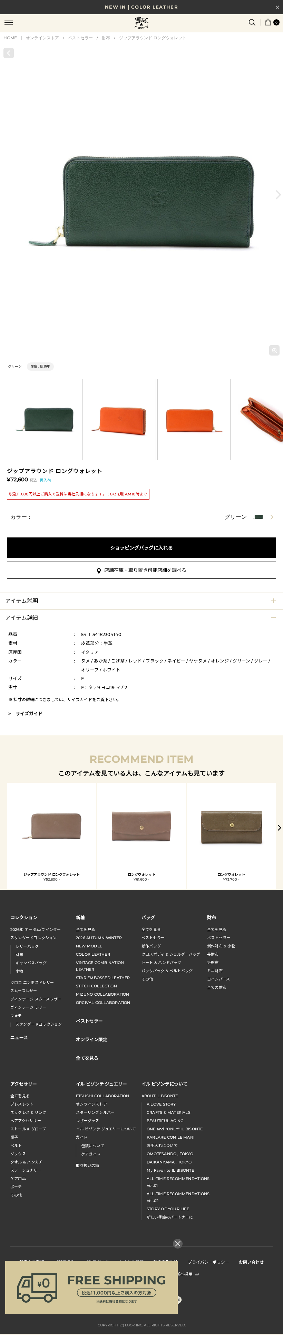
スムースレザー (23, 990)
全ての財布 (216, 987)
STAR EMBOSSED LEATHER (103, 977)
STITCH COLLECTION (96, 986)
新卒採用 (184, 1274)
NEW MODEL (89, 946)
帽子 (14, 1137)
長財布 (213, 954)
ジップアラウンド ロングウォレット (152, 37)
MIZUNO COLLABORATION (102, 994)
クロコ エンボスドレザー (32, 982)
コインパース (218, 979)
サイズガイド (79, 699)
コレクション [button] (23, 917)
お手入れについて (162, 1145)
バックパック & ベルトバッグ (167, 970)
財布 (106, 37)
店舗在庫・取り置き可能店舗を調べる (145, 570)
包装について (92, 1145)
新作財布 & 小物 (221, 946)
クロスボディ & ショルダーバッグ (171, 954)
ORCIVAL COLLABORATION (103, 1002)
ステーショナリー (25, 1170)
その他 (147, 979)
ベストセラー (80, 37)
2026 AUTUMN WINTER (99, 937)
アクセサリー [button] (23, 1083)
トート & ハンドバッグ (162, 962)
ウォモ (16, 1015)
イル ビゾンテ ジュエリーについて (106, 1129)
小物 (19, 971)
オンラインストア (42, 37)
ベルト (16, 1145)
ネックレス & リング (28, 1112)
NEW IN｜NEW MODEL (141, 8)
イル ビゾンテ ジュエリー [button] (101, 1083)
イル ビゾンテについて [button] (164, 1083)
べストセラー (218, 937)
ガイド (82, 1137)
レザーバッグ (27, 946)
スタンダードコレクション (33, 937)
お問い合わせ (251, 1262)
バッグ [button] (148, 917)
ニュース (19, 1037)
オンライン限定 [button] (91, 1039)
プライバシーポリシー (208, 1262)
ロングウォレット (141, 874)
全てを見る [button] (87, 1058)
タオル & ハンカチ (26, 1162)
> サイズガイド (25, 713)
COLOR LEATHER (93, 954)
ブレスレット (21, 1104)
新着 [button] (80, 917)
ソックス (18, 1153)
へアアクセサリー (25, 1120)
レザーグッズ (87, 1120)
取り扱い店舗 (87, 1165)
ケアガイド (90, 1154)
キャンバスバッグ (31, 963)
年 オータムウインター (35, 929)
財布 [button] (211, 917)
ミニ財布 (215, 970)
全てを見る (85, 929)
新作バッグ (151, 946)
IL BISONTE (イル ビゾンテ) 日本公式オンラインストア (141, 23)
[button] (278, 194)
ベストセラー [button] (89, 1020)
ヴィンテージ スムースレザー (35, 999)
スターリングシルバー (95, 1112)
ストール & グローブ (28, 1129)
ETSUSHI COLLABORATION (102, 1095)
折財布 (213, 962)
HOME (10, 37)
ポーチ (16, 1186)
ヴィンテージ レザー (28, 1007)
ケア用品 (18, 1178)
